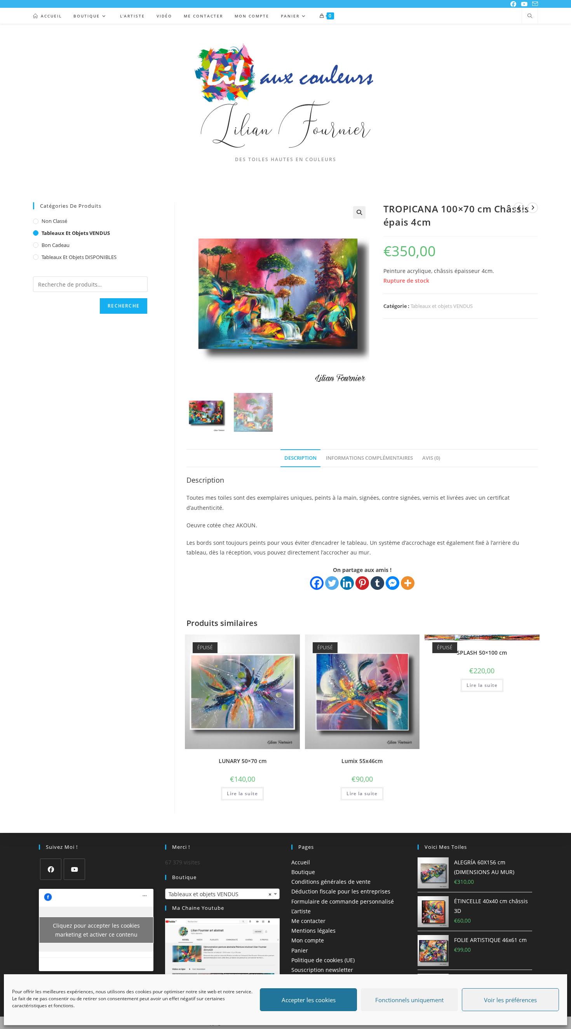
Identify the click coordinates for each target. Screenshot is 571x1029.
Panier (299, 950)
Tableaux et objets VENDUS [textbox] (220, 894)
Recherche (123, 305)
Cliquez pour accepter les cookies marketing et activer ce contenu (96, 930)
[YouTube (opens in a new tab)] (524, 4)
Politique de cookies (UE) (323, 960)
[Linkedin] (347, 583)
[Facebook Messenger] (392, 583)
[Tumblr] (377, 583)
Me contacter (308, 921)
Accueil (300, 862)
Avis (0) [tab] (431, 458)
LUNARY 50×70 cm (242, 761)
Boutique (303, 872)
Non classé (54, 220)
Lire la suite (242, 793)
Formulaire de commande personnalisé (342, 901)
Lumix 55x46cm (362, 761)
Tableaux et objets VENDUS (442, 305)
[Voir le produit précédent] (519, 207)
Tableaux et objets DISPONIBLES (79, 257)
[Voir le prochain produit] (532, 207)
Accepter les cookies (309, 1000)
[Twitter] (332, 583)
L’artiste (301, 911)
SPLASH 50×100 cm (482, 652)
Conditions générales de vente (331, 881)
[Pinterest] (362, 583)
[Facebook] (317, 583)
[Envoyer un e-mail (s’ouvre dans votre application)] (534, 4)
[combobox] (222, 893)
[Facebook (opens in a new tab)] (513, 4)
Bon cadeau (56, 245)
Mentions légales (313, 930)
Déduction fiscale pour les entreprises (340, 891)
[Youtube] (74, 869)
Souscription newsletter (322, 969)
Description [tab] (300, 458)
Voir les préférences (510, 1000)
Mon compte (307, 940)
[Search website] (529, 16)
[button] (359, 212)
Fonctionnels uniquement (409, 1000)
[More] (407, 583)
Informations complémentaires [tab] (369, 458)
